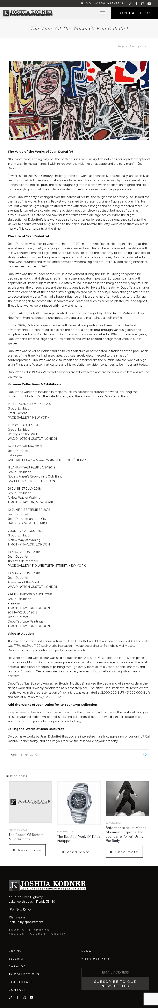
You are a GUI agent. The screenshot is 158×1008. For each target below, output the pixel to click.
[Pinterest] (36, 755)
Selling (16, 958)
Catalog (17, 966)
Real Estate (21, 982)
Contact (17, 989)
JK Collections (24, 974)
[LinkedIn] (31, 755)
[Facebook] (21, 755)
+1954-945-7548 (95, 958)
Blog (86, 950)
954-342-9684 (20, 909)
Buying (15, 950)
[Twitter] (26, 755)
